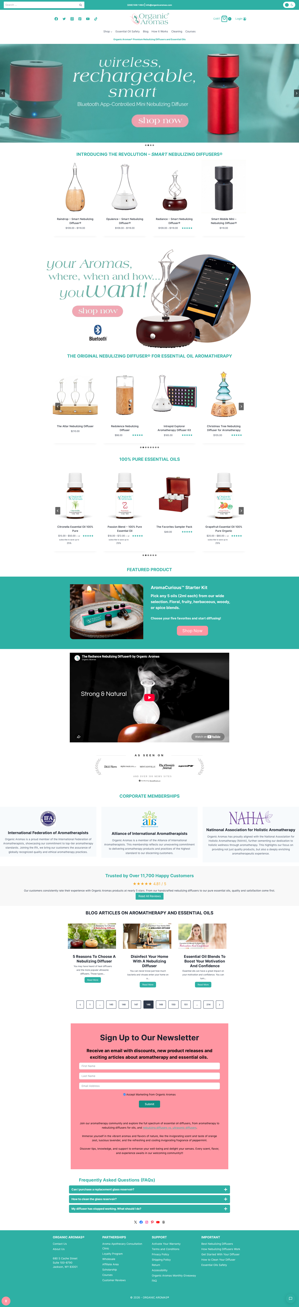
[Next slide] (296, 93)
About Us (59, 1249)
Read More (94, 980)
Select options (223, 548)
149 (161, 1004)
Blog (145, 31)
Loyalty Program (112, 1253)
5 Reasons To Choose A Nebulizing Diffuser (94, 958)
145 (111, 1004)
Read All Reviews (149, 896)
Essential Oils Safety (214, 1265)
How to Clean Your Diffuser (218, 1259)
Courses (190, 31)
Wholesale (108, 1259)
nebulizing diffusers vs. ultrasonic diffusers (170, 1127)
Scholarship (109, 1269)
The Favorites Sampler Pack (125, 526)
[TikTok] (95, 18)
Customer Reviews (114, 1280)
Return (156, 1265)
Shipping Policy (161, 1259)
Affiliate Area (110, 1264)
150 (173, 1004)
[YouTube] (87, 18)
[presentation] (92, 936)
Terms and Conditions (165, 1249)
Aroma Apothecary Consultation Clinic (122, 1246)
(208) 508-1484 (135, 5)
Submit (149, 1104)
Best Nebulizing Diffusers (217, 1243)
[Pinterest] (79, 18)
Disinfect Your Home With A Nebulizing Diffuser (149, 961)
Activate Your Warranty (166, 1243)
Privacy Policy (160, 1254)
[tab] (146, 145)
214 (208, 1004)
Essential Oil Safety (128, 31)
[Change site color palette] (289, 5)
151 (186, 1004)
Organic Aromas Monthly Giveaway (174, 1275)
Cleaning (176, 31)
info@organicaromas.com (159, 5)
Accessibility (159, 1270)
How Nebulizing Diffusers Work (220, 1249)
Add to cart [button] (124, 541)
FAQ (154, 1280)
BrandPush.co (155, 781)
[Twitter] (64, 18)
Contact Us (60, 1243)
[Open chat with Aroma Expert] (290, 1298)
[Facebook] (56, 18)
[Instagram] (72, 18)
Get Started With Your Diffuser (220, 1254)
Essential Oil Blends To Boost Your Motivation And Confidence (204, 961)
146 (124, 1004)
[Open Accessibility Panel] (6, 1301)
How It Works (160, 31)
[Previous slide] (2, 93)
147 (136, 1004)
